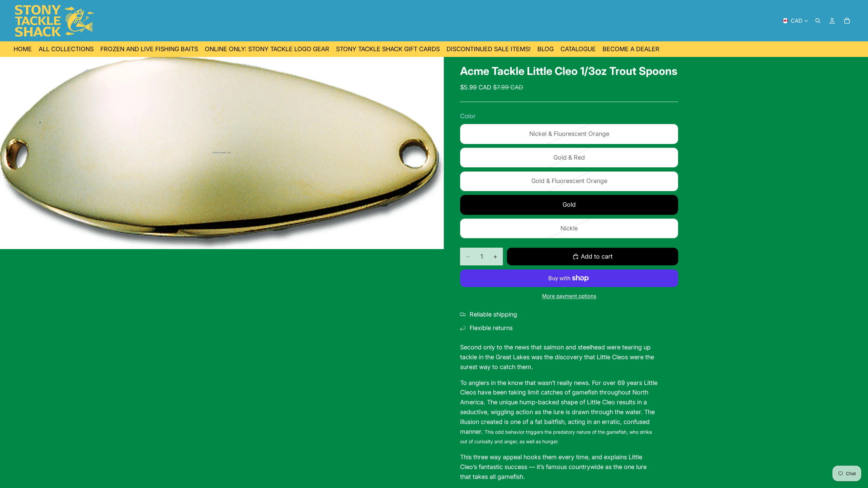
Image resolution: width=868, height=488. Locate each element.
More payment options (569, 296)
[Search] (817, 20)
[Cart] (847, 20)
